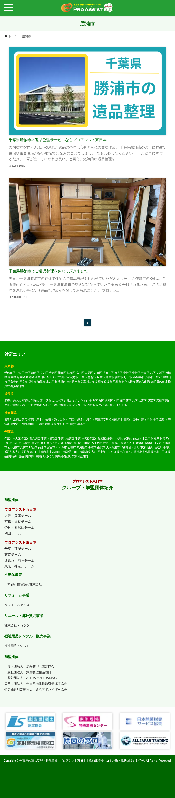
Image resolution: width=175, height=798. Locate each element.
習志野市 (52, 443)
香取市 (92, 447)
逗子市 (137, 419)
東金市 (35, 443)
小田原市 (71, 419)
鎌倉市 (81, 419)
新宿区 (35, 372)
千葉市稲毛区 (49, 438)
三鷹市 (83, 377)
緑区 (122, 400)
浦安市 (158, 443)
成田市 (17, 443)
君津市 (140, 443)
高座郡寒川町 (103, 419)
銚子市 (110, 438)
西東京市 (141, 381)
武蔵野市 (72, 377)
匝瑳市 (72, 447)
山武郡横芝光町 (87, 451)
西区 (128, 400)
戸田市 (8, 405)
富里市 (51, 447)
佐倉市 (26, 443)
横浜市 (81, 424)
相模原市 (117, 419)
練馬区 (12, 377)
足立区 (21, 377)
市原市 (77, 443)
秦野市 (163, 419)
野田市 (167, 438)
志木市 (17, 400)
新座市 (8, 400)
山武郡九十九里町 (49, 451)
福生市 (32, 381)
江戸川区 (40, 377)
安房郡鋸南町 (80, 456)
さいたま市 (82, 400)
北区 (152, 372)
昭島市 (110, 377)
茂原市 (8, 443)
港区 (27, 372)
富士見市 (45, 400)
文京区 (44, 372)
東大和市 (51, 381)
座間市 (128, 419)
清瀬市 (62, 381)
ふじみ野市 (59, 400)
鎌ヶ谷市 (129, 443)
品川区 (80, 372)
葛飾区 (30, 377)
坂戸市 (100, 405)
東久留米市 (73, 381)
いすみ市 (61, 447)
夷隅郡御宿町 (63, 456)
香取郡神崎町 (163, 447)
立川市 (62, 377)
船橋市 (128, 438)
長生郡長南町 (27, 456)
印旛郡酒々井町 (129, 447)
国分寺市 (13, 381)
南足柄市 (50, 424)
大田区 (98, 372)
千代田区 (9, 372)
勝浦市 (68, 443)
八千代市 (97, 443)
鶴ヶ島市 (110, 405)
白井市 (42, 447)
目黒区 (89, 372)
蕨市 (168, 400)
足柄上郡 (18, 419)
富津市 (148, 443)
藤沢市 (14, 424)
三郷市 (55, 405)
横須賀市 (71, 424)
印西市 (33, 447)
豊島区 (145, 372)
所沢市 (73, 405)
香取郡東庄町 (29, 451)
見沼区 (151, 400)
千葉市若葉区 (66, 438)
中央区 (20, 372)
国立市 (23, 381)
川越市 (70, 400)
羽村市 (117, 381)
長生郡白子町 (159, 451)
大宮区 (143, 400)
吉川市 (64, 405)
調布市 (119, 377)
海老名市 (59, 419)
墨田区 (62, 372)
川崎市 (90, 419)
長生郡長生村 (142, 451)
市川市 (119, 438)
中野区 (127, 372)
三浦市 (40, 424)
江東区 (71, 372)
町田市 (128, 377)
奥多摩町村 (17, 386)
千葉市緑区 (82, 438)
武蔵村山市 (87, 381)
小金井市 (138, 377)
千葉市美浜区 (97, 438)
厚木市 (40, 419)
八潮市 (46, 405)
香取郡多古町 (12, 451)
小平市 (148, 377)
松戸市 (158, 438)
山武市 (101, 447)
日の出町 (161, 381)
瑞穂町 (151, 381)
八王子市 (52, 377)
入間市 (91, 405)
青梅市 (92, 377)
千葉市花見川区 (30, 438)
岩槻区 (160, 400)
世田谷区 (108, 372)
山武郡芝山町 (69, 451)
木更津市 (147, 438)
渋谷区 (118, 372)
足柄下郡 (30, 419)
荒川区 (160, 372)
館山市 (137, 438)
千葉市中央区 (12, 438)
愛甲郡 (8, 419)
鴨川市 (119, 443)
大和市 (61, 424)
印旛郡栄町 (146, 447)
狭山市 (82, 405)
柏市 (61, 443)
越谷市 (17, 405)
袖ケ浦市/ (13, 447)
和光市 (35, 400)
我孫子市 (108, 443)
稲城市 (108, 381)
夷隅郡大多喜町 (45, 456)
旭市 (43, 443)
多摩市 (99, 381)
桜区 (101, 400)
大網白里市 (113, 447)
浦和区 (109, 400)
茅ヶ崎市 (146, 419)
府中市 (101, 377)
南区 (116, 400)
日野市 (158, 377)
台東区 (53, 372)
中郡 (155, 419)
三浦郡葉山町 (27, 424)
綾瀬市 (49, 419)
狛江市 (41, 381)
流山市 (87, 443)
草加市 (38, 405)
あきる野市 (128, 381)
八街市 (24, 447)
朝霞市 (26, 400)
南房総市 (82, 447)
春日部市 (27, 405)
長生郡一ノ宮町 (106, 451)
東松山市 (121, 405)
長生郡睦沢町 (125, 451)
